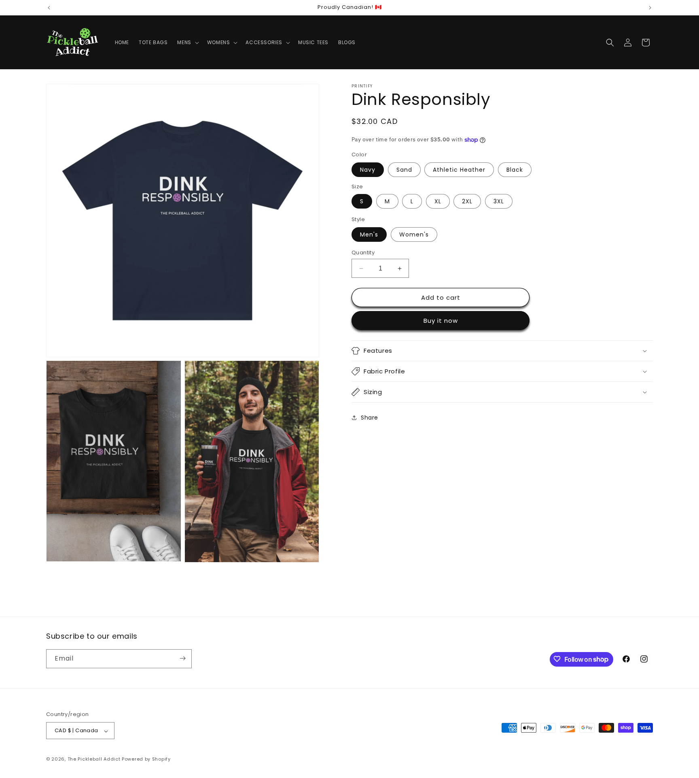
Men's (369, 234)
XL (437, 201)
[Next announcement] (650, 7)
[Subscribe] (182, 658)
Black (514, 170)
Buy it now (441, 320)
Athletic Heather (459, 170)
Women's (414, 234)
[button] (187, 42)
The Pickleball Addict (94, 759)
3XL (499, 201)
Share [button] (369, 418)
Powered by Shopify (146, 759)
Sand (404, 170)
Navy (367, 170)
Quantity (363, 252)
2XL (467, 201)
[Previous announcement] (49, 7)
